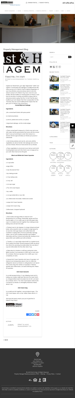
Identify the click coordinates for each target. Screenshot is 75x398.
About (62, 10)
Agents (57, 10)
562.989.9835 (68, 3)
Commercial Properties (29, 10)
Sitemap (43, 374)
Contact (68, 10)
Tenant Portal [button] (44, 2)
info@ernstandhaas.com (62, 389)
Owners (19, 10)
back (6, 340)
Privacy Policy (50, 374)
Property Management (10, 10)
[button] (72, 125)
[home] (10, 3)
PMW (37, 374)
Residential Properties (41, 10)
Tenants (51, 10)
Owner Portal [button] (32, 2)
